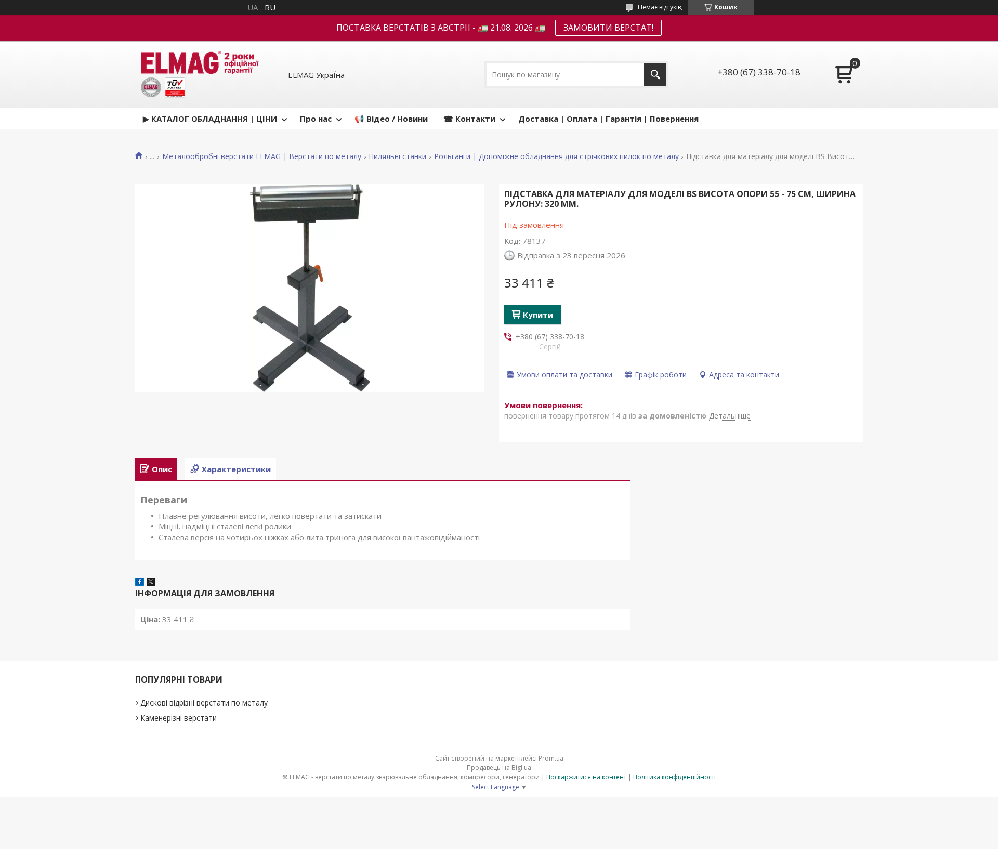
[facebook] (139, 583)
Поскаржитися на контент (586, 777)
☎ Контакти (469, 118)
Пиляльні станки (397, 156)
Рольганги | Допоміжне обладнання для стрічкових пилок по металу (556, 156)
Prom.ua (551, 758)
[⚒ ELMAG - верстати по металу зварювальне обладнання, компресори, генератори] (198, 74)
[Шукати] (655, 74)
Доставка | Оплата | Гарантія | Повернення (608, 118)
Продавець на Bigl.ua (499, 767)
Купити (538, 314)
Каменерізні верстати (178, 718)
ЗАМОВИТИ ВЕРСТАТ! (608, 27)
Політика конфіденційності (674, 777)
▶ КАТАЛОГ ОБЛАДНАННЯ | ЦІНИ (210, 118)
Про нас (316, 118)
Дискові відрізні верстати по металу (204, 703)
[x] (151, 583)
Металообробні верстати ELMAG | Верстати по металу (261, 156)
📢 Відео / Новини (391, 118)
